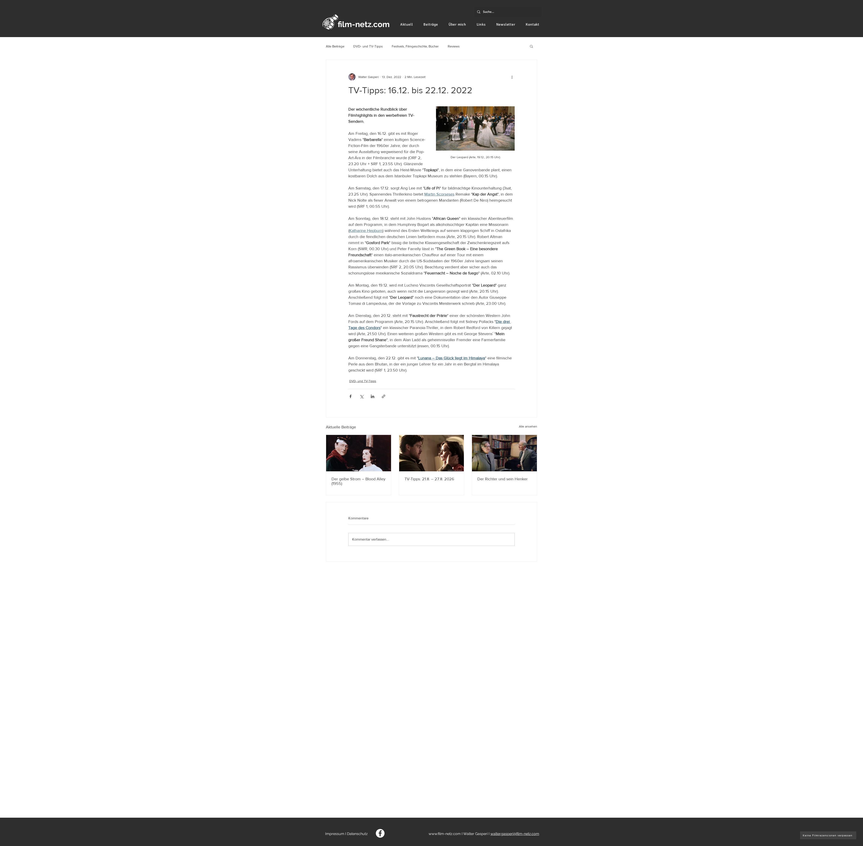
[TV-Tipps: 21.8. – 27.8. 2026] (431, 453)
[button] (531, 46)
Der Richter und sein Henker (502, 479)
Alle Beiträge (335, 46)
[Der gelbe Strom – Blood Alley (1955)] (358, 453)
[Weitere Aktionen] (512, 77)
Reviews (454, 46)
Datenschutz (357, 834)
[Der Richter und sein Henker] (504, 453)
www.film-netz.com (445, 834)
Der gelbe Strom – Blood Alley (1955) (358, 481)
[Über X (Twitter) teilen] (361, 396)
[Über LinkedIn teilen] (372, 396)
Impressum (334, 834)
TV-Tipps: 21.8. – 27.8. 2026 (429, 479)
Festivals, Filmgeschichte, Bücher (415, 46)
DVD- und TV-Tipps (368, 46)
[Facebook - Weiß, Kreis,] (380, 833)
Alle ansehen (528, 426)
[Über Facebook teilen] (350, 396)
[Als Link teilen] (383, 396)
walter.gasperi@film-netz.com (514, 834)
